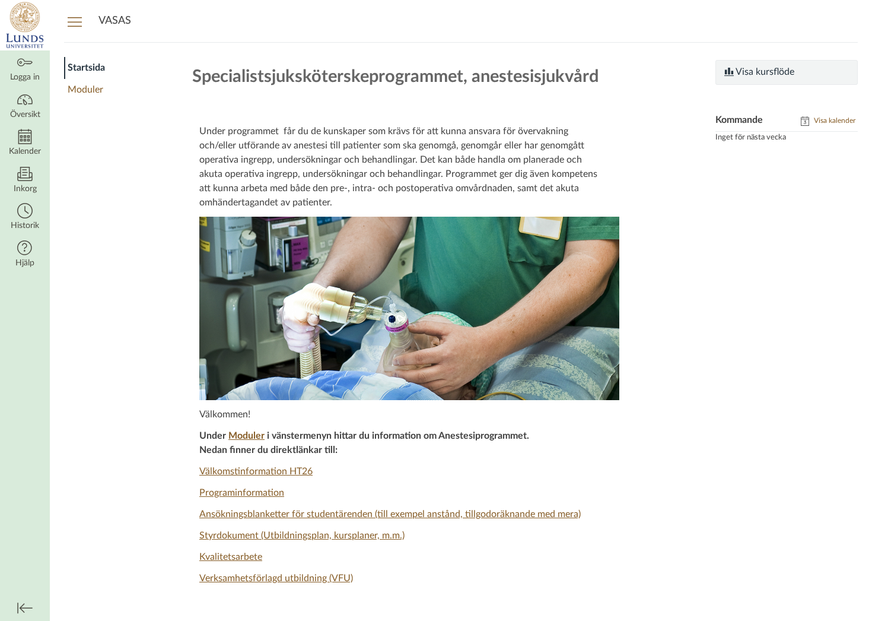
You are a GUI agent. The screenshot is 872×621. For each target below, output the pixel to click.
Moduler (85, 89)
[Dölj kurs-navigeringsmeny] (74, 21)
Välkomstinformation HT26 (256, 471)
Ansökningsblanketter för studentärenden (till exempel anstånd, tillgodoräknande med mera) (390, 514)
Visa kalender (833, 120)
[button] (25, 217)
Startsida (86, 67)
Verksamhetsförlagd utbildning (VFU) (276, 578)
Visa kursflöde (764, 72)
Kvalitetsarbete (230, 557)
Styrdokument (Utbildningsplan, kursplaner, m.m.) (302, 535)
